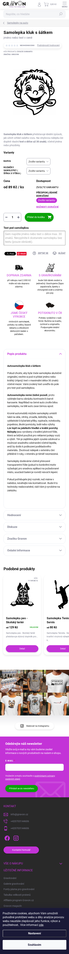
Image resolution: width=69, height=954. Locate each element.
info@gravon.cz (19, 814)
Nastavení (34, 933)
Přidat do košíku (36, 217)
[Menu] (64, 4)
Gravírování (10, 878)
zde (41, 925)
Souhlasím (34, 944)
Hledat (61, 14)
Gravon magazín (13, 905)
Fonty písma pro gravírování (19, 889)
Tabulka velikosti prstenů (17, 894)
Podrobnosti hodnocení (48, 45)
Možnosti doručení (47, 207)
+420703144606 (20, 821)
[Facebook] (7, 838)
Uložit (23, 253)
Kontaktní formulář (21, 850)
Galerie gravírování (14, 883)
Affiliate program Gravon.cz (19, 900)
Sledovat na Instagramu (37, 726)
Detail (22, 648)
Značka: (11, 54)
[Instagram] (15, 838)
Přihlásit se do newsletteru (21, 788)
